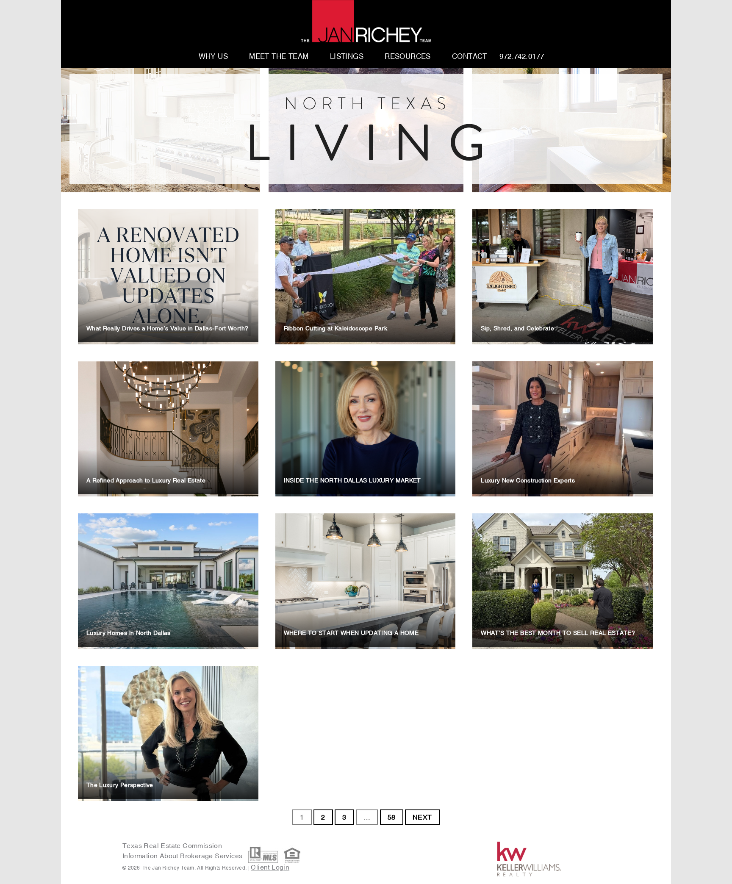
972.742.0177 (521, 57)
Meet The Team (279, 57)
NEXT (422, 817)
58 (392, 817)
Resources (408, 57)
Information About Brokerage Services (183, 855)
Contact (469, 57)
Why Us (213, 57)
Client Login (270, 867)
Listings (346, 57)
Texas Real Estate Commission (172, 845)
